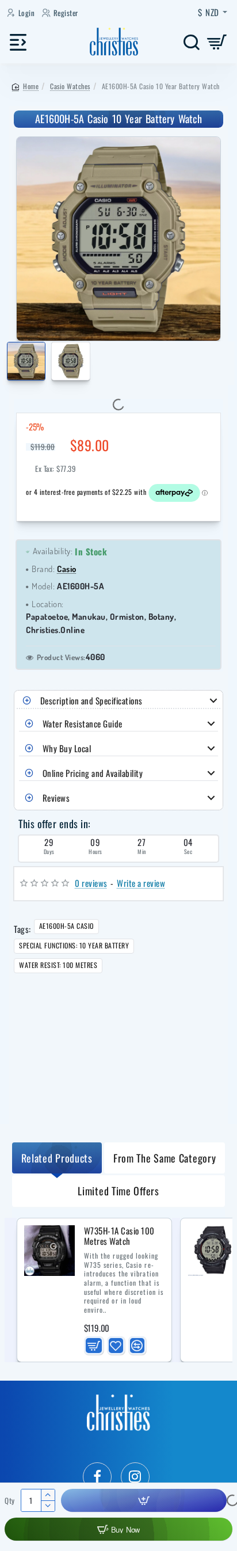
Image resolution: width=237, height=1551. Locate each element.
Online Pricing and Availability (93, 773)
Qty (10, 1501)
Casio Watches (70, 86)
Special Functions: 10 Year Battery (74, 945)
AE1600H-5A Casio (66, 926)
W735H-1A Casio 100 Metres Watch (119, 1236)
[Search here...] (191, 41)
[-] (47, 1505)
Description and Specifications (91, 700)
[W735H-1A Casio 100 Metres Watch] (49, 1251)
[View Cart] (217, 41)
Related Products (57, 1157)
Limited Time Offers (118, 1190)
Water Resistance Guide (83, 723)
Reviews (56, 797)
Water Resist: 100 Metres (58, 965)
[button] (9, 363)
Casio (67, 568)
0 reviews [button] (91, 883)
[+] (47, 1494)
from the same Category (164, 1157)
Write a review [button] (141, 883)
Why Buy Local (67, 748)
